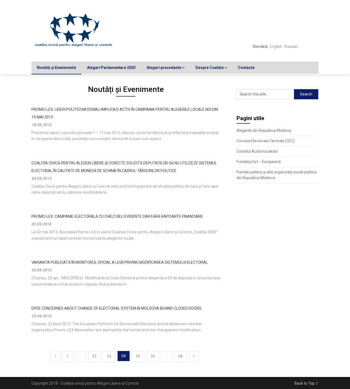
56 (153, 356)
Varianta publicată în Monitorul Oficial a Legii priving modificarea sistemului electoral (119, 262)
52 (94, 356)
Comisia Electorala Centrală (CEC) (266, 141)
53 (109, 356)
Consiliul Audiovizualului (257, 151)
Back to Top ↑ (306, 383)
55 (138, 356)
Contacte (246, 67)
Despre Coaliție (210, 67)
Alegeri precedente (164, 67)
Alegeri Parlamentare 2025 (111, 67)
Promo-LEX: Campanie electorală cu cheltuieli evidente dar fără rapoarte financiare (117, 216)
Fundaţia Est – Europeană (259, 161)
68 (180, 356)
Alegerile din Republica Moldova (264, 130)
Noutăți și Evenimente (56, 67)
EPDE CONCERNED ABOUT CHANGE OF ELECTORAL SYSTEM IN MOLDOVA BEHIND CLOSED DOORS (116, 308)
